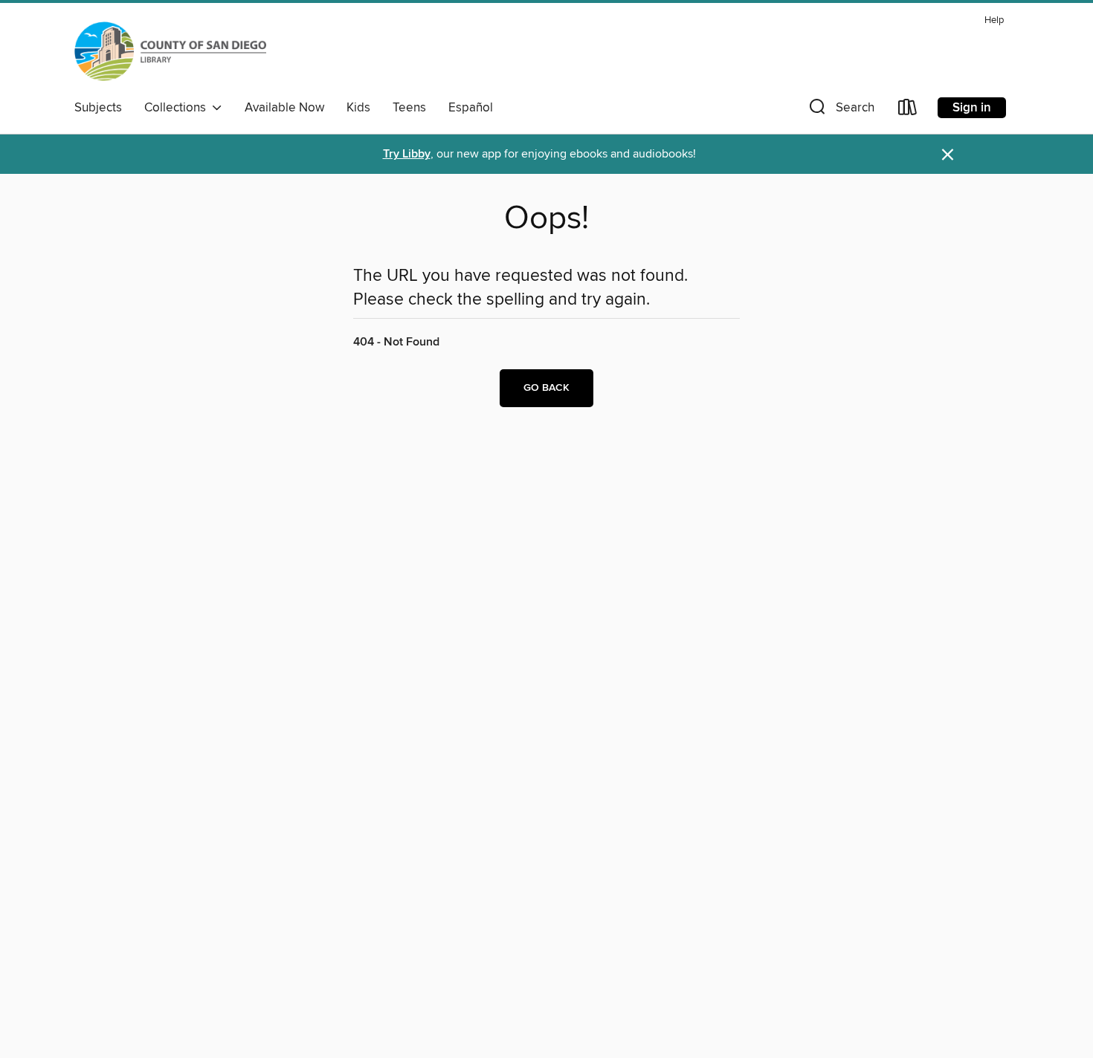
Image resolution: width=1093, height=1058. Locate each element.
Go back (546, 388)
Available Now (284, 108)
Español (470, 108)
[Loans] (908, 110)
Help (994, 20)
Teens (409, 108)
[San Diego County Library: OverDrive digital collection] (170, 51)
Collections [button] (178, 108)
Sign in (971, 108)
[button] (840, 110)
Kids (358, 108)
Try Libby (407, 154)
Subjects (98, 108)
